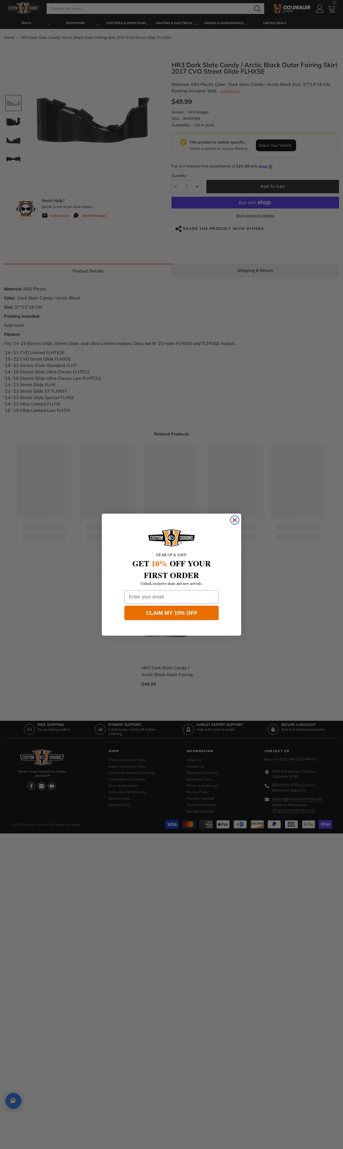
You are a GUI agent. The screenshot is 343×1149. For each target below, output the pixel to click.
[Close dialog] (234, 520)
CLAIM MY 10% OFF (171, 613)
